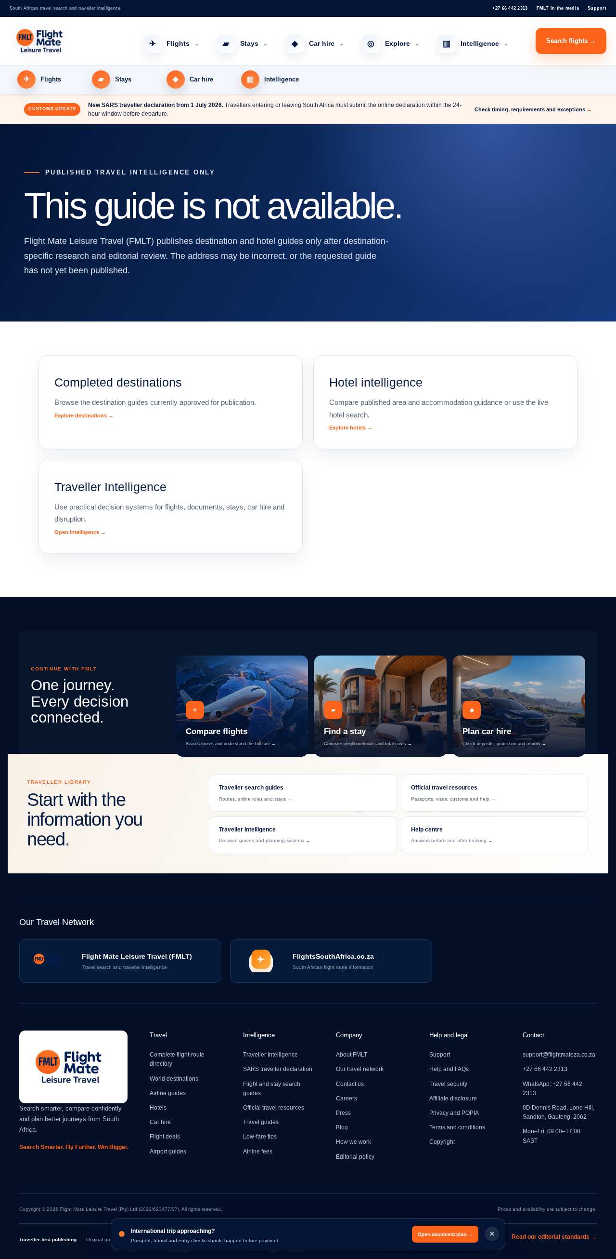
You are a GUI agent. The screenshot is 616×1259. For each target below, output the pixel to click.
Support (597, 8)
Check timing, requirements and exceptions (533, 109)
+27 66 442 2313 (509, 8)
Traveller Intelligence (270, 1054)
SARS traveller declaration (277, 1069)
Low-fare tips (260, 1136)
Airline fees (257, 1151)
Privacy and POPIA (454, 1113)
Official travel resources (273, 1107)
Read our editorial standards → (554, 1236)
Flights (174, 43)
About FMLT (351, 1054)
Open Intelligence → (80, 532)
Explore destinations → (84, 415)
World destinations (174, 1078)
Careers (346, 1098)
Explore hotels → (350, 427)
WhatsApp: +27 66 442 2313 (552, 1089)
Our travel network (360, 1069)
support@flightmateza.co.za (559, 1054)
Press (343, 1113)
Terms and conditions (457, 1127)
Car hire (318, 43)
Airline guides (168, 1093)
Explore (393, 43)
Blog (342, 1127)
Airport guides (168, 1151)
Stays (245, 43)
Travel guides (261, 1122)
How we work (353, 1141)
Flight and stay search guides (271, 1089)
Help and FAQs (449, 1069)
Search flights (571, 40)
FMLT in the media (558, 8)
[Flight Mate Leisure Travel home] (63, 41)
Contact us (350, 1084)
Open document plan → (445, 1234)
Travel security (448, 1084)
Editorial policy (355, 1156)
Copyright (442, 1141)
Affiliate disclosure (453, 1098)
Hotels (158, 1107)
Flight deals (165, 1136)
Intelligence (475, 43)
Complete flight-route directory (177, 1059)
